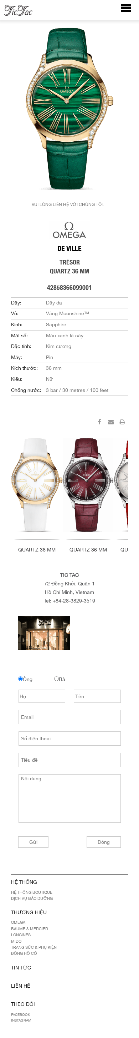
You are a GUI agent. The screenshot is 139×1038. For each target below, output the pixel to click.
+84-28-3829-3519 (74, 601)
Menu (129, 11)
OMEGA (18, 922)
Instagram (21, 1020)
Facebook (20, 1014)
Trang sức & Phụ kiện (34, 947)
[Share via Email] (111, 423)
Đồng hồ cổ (24, 953)
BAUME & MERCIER (29, 929)
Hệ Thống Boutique (31, 892)
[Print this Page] (122, 423)
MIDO (16, 941)
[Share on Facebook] (99, 423)
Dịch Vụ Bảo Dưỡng (32, 898)
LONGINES (21, 935)
